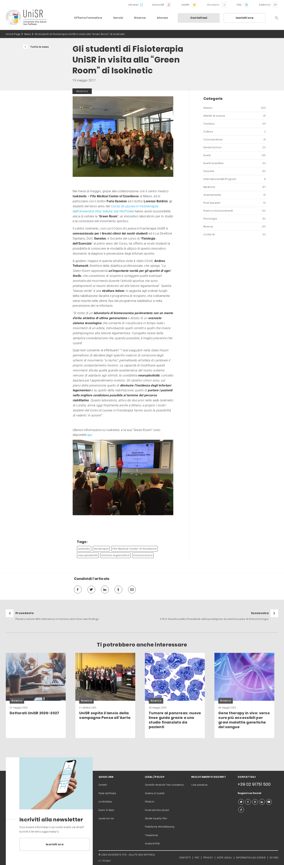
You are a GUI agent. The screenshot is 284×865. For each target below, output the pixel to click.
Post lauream (234, 202)
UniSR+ (185, 4)
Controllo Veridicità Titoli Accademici (164, 785)
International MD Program (234, 179)
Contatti (103, 785)
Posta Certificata (107, 793)
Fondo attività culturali (157, 810)
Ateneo (162, 18)
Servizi (118, 18)
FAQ (239, 4)
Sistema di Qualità (154, 793)
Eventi (234, 155)
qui (89, 435)
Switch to (264, 4)
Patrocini (149, 801)
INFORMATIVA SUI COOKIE (251, 857)
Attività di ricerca (234, 115)
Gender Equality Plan (156, 818)
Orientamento (234, 195)
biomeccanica (142, 555)
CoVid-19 (234, 234)
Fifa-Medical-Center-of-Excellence (134, 548)
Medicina (234, 187)
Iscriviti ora (244, 18)
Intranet (133, 4)
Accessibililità (152, 843)
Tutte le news (39, 46)
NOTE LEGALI (224, 857)
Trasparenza (151, 835)
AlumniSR (158, 4)
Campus (234, 123)
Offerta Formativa (88, 18)
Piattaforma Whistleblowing (159, 826)
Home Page (13, 34)
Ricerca (140, 18)
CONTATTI (185, 857)
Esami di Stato (106, 810)
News (27, 34)
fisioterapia (101, 548)
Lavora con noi (106, 818)
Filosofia (234, 171)
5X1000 (274, 857)
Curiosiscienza (234, 139)
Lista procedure (199, 785)
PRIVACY (208, 857)
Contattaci (198, 18)
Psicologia (234, 218)
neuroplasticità (88, 555)
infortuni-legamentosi (115, 555)
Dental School (234, 147)
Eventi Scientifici (234, 163)
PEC (197, 857)
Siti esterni (213, 4)
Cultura (234, 131)
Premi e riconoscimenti (234, 210)
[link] (36, 695)
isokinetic (84, 548)
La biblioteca (105, 801)
